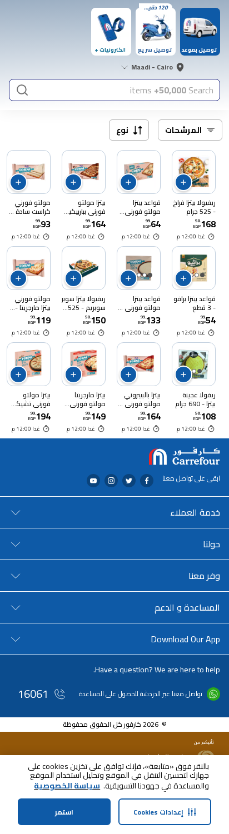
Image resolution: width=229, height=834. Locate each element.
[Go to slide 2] (197, 275)
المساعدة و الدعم (187, 607)
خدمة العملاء (195, 512)
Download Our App (185, 639)
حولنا (211, 544)
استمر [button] (64, 812)
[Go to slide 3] (139, 275)
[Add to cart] (183, 182)
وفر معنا (204, 575)
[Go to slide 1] (202, 275)
